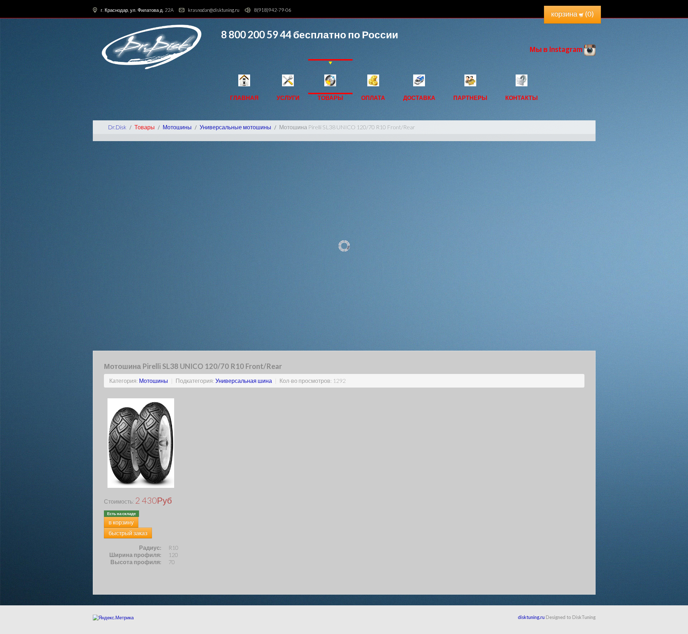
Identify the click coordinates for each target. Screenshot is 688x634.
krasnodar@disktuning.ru (213, 10)
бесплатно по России (344, 34)
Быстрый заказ (128, 532)
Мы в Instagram (557, 49)
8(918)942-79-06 (272, 10)
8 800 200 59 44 (256, 34)
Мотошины (153, 380)
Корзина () (572, 13)
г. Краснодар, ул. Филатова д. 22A (137, 10)
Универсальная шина (243, 380)
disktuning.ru (531, 617)
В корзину (121, 522)
